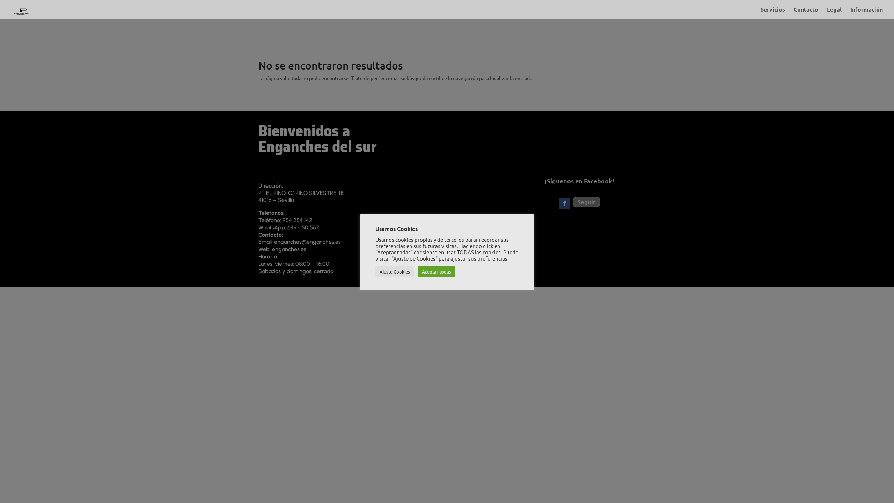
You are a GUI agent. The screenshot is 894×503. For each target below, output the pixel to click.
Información (866, 10)
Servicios (773, 10)
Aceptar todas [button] (436, 272)
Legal (834, 10)
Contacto (806, 10)
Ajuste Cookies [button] (395, 272)
